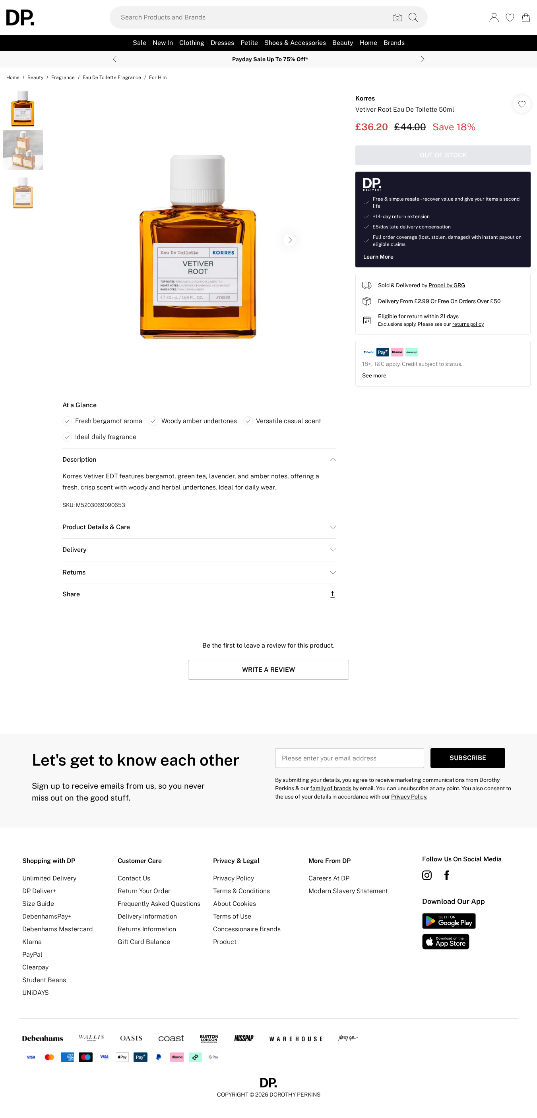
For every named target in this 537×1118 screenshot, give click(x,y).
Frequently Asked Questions (159, 903)
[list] (199, 240)
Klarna (32, 942)
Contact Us (134, 878)
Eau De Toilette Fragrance (112, 77)
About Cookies (234, 903)
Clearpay (35, 967)
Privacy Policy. (409, 796)
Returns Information (147, 929)
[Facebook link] (447, 875)
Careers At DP (328, 878)
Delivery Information (147, 916)
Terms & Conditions (241, 891)
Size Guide (38, 903)
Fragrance (63, 77)
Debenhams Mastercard (57, 929)
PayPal (32, 954)
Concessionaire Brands (247, 929)
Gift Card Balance (144, 942)
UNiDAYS (35, 992)
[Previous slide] (115, 59)
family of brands (330, 788)
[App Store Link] (449, 931)
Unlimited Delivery (49, 878)
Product (225, 942)
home (12, 77)
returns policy (468, 324)
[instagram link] (427, 875)
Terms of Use (232, 916)
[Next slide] (423, 59)
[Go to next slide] (289, 240)
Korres (365, 98)
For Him (158, 77)
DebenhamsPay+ (47, 916)
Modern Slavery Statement (348, 891)
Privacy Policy (233, 878)
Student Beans (44, 980)
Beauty (35, 77)
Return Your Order (144, 891)
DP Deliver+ (39, 891)
